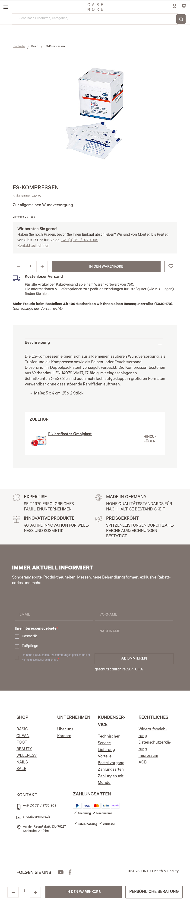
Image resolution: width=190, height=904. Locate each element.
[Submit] (181, 19)
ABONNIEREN (134, 659)
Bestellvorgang (111, 763)
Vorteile (104, 756)
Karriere (64, 736)
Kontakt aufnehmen (33, 246)
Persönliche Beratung (154, 892)
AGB (143, 762)
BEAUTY (24, 749)
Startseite (19, 46)
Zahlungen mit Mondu (111, 780)
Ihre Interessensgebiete (36, 628)
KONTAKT (27, 795)
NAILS (22, 762)
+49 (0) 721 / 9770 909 (79, 240)
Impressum (148, 756)
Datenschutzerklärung (155, 746)
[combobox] (95, 19)
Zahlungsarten (111, 770)
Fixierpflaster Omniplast (70, 434)
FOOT (21, 743)
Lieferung (106, 750)
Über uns (65, 729)
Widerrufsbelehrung (153, 733)
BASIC (22, 729)
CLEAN (22, 736)
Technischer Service (109, 740)
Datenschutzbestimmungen (54, 655)
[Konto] (174, 5)
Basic (35, 46)
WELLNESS (26, 756)
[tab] (94, 344)
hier (45, 294)
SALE (21, 769)
